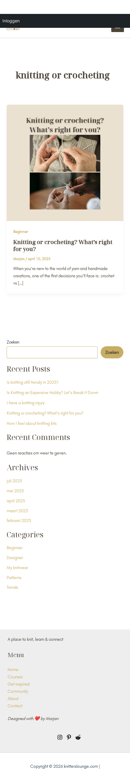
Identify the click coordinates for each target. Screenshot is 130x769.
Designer (15, 557)
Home (13, 669)
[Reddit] (78, 737)
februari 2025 (19, 520)
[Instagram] (60, 737)
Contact (15, 706)
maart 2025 (17, 510)
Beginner (20, 231)
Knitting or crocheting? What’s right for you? (62, 245)
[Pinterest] (69, 737)
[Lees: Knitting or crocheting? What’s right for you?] (65, 162)
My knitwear (17, 567)
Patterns (14, 577)
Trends (12, 587)
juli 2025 (14, 481)
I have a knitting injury (25, 403)
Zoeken (13, 342)
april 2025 (16, 500)
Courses (15, 676)
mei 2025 (15, 491)
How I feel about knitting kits (32, 423)
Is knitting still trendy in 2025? (32, 382)
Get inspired (19, 684)
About (13, 698)
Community (18, 691)
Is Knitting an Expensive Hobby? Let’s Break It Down (52, 392)
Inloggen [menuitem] (11, 20)
